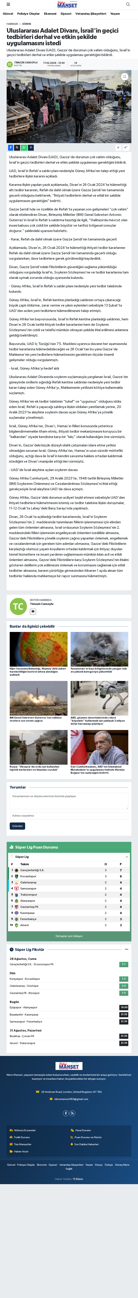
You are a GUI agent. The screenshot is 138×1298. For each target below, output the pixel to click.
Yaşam (115, 13)
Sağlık (69, 1168)
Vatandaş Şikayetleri (90, 13)
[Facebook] (66, 1113)
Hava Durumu (83, 1130)
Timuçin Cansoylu (41, 603)
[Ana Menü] (8, 4)
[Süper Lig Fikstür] (126, 949)
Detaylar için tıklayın (69, 936)
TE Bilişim (78, 1179)
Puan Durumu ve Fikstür (88, 1137)
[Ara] (128, 4)
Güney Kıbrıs (122, 1164)
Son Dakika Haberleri (86, 1144)
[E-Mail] (33, 612)
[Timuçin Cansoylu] (18, 606)
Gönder (17, 826)
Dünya (26, 24)
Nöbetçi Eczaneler (25, 1130)
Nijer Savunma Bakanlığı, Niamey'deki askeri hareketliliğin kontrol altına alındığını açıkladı (38, 671)
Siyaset (66, 13)
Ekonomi (50, 13)
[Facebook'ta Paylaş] (10, 148)
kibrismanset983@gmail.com (71, 1099)
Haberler (12, 24)
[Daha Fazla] (31, 148)
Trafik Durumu (22, 1137)
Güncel (8, 13)
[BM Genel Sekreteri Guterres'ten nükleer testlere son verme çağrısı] (39, 698)
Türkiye (108, 1164)
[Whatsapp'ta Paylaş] (24, 148)
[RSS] (72, 1113)
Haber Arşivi (21, 1151)
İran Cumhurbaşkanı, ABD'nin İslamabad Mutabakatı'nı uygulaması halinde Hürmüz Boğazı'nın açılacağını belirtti (98, 770)
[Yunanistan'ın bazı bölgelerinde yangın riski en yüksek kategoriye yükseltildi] (99, 649)
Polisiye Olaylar (28, 13)
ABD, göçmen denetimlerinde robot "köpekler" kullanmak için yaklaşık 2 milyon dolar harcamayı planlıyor (98, 721)
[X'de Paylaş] (17, 148)
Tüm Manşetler (22, 1144)
